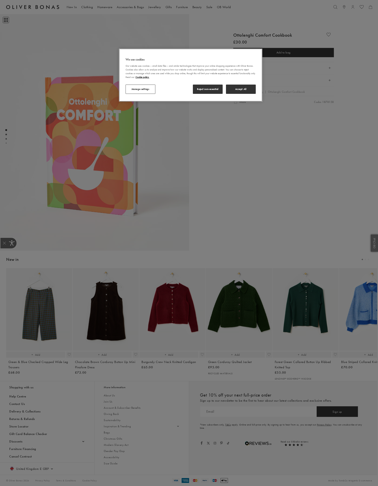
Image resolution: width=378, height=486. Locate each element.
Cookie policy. (142, 77)
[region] (190, 75)
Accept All (240, 89)
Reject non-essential (207, 89)
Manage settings (140, 89)
